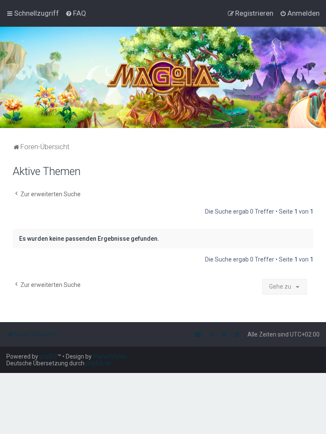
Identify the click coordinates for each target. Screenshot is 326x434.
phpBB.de (99, 363)
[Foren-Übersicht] (163, 77)
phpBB (48, 356)
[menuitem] (75, 13)
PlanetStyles (110, 356)
